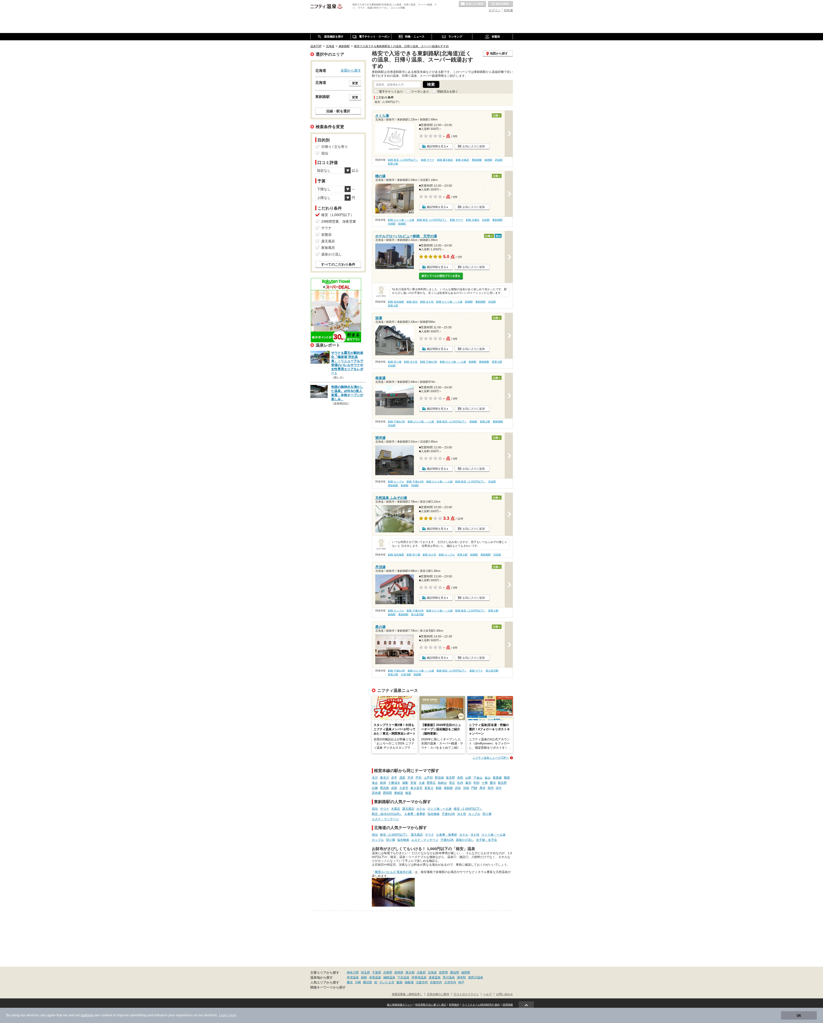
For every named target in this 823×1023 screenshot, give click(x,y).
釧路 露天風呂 (445, 159)
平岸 (410, 777)
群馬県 (398, 972)
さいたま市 (386, 982)
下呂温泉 (403, 977)
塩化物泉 (434, 814)
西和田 (387, 793)
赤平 (394, 777)
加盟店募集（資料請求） (407, 994)
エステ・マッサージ (385, 819)
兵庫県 (387, 972)
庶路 (394, 788)
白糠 (375, 788)
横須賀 (367, 982)
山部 (468, 777)
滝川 (375, 777)
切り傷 (486, 814)
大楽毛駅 (406, 674)
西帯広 (431, 782)
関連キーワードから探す (328, 987)
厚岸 (482, 788)
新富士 (429, 788)
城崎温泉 (389, 977)
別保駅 (392, 223)
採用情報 (508, 1004)
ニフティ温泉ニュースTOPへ (491, 757)
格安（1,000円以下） (468, 808)
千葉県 (376, 972)
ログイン (495, 10)
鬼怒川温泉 (475, 977)
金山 (488, 777)
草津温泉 (353, 977)
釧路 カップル (396, 481)
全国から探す (351, 70)
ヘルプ (487, 994)
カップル (474, 814)
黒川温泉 (449, 977)
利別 (476, 782)
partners (87, 1015)
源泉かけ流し (465, 839)
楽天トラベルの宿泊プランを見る (441, 275)
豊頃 (493, 782)
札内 (460, 782)
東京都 (410, 972)
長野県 (443, 972)
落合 (375, 782)
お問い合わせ (504, 994)
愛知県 (454, 972)
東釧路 (448, 788)
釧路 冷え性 (427, 301)
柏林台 (442, 782)
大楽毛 (403, 788)
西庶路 (384, 788)
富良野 (450, 777)
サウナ (384, 808)
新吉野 (502, 782)
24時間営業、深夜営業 (338, 221)
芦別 (419, 777)
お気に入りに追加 (474, 146)
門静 (474, 788)
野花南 (439, 777)
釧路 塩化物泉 (396, 301)
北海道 (432, 972)
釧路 (439, 788)
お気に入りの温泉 (472, 4)
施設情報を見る (436, 146)
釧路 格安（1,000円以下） (403, 159)
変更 (355, 83)
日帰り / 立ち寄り (334, 147)
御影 (405, 782)
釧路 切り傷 (394, 361)
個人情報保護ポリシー (400, 1004)
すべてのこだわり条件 (338, 264)
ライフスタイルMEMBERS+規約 (481, 1004)
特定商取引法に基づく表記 (430, 1004)
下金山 (477, 777)
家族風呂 (328, 247)
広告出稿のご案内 (438, 994)
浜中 (499, 788)
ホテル (420, 808)
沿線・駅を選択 (338, 111)
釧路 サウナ (427, 159)
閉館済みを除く (447, 91)
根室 (408, 793)
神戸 (461, 982)
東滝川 (384, 777)
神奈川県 (353, 972)
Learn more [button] (227, 1015)
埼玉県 (365, 972)
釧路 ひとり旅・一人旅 (401, 219)
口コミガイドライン (466, 994)
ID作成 (508, 10)
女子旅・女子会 (486, 839)
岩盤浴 (326, 234)
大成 (422, 782)
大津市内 (450, 982)
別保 (466, 788)
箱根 (364, 977)
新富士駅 (393, 163)
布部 (460, 777)
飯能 (399, 982)
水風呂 (395, 808)
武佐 (458, 788)
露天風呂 (408, 808)
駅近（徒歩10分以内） (387, 814)
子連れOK (448, 814)
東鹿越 (497, 777)
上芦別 (428, 777)
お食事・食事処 (414, 814)
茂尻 (402, 777)
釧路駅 (488, 159)
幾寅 (507, 777)
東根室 (398, 793)
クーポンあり (420, 91)
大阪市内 (422, 982)
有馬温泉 (375, 977)
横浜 (350, 982)
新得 (383, 782)
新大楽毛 (416, 788)
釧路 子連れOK (428, 361)
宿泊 (375, 808)
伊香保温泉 (419, 977)
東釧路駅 (477, 159)
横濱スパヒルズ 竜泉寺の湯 (393, 872)
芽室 (413, 782)
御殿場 (409, 982)
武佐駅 (499, 159)
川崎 (358, 982)
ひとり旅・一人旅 (440, 808)
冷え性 (461, 814)
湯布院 (461, 977)
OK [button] (799, 1015)
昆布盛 (376, 793)
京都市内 (436, 982)
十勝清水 (394, 782)
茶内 (491, 788)
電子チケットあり (391, 91)
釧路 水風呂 (462, 159)
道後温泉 (435, 977)
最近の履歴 (500, 4)
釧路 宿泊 (412, 301)
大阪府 (421, 972)
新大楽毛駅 (417, 614)
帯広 (452, 782)
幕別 (468, 782)
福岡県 (465, 972)
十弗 (485, 782)
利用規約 (454, 1004)
